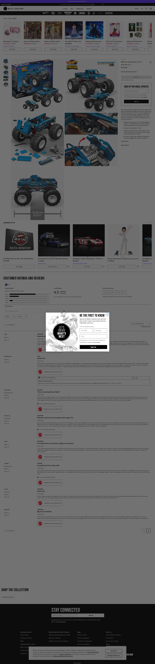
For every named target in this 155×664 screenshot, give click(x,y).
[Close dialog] (107, 314)
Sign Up (93, 347)
